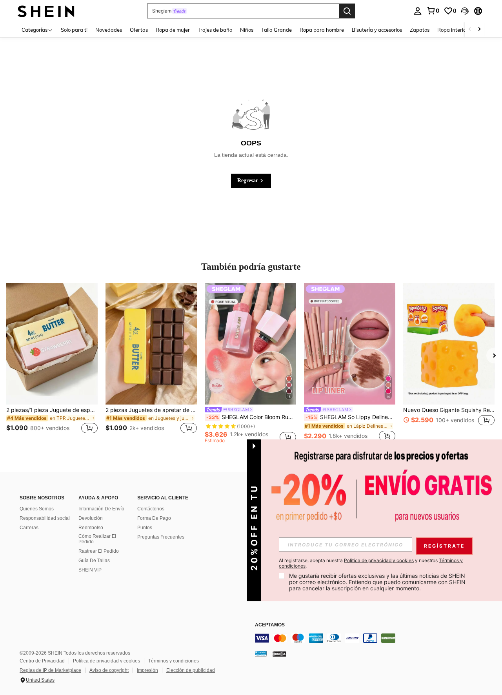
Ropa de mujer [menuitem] (173, 30)
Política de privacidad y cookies (106, 661)
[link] (433, 10)
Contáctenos (150, 509)
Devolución (90, 518)
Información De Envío (101, 509)
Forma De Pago (154, 518)
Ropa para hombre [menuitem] (322, 30)
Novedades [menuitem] (108, 30)
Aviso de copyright (109, 670)
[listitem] (52, 363)
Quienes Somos (37, 509)
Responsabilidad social (45, 518)
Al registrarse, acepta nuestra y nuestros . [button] (371, 563)
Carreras (29, 527)
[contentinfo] (372, 638)
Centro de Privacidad (42, 661)
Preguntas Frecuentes (160, 537)
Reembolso (90, 527)
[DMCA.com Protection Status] (279, 653)
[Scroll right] (479, 29)
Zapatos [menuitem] (419, 30)
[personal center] (417, 11)
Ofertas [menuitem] (139, 30)
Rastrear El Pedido (98, 551)
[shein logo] (46, 11)
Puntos (144, 527)
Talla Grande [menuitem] (276, 30)
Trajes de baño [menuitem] (215, 30)
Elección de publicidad (190, 670)
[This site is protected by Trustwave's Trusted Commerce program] (261, 653)
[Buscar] (347, 11)
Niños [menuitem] (246, 30)
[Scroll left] (470, 29)
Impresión (147, 670)
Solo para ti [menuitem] (74, 30)
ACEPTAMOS (270, 625)
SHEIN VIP (90, 570)
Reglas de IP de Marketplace (50, 670)
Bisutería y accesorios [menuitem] (377, 30)
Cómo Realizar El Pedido (97, 538)
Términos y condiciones (173, 661)
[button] (464, 11)
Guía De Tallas (94, 560)
